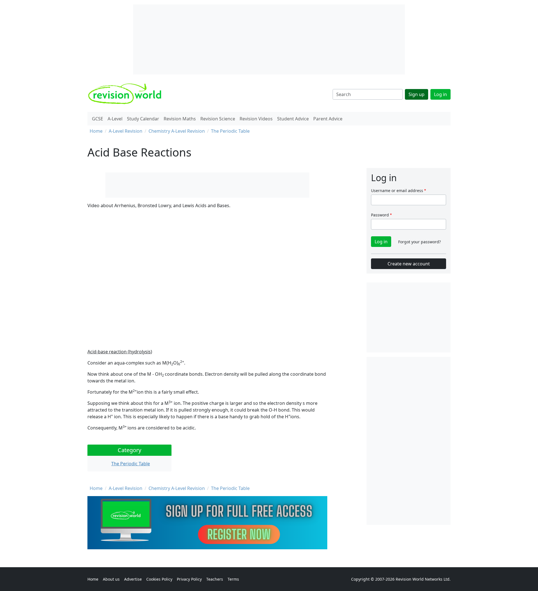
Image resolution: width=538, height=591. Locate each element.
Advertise (133, 579)
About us (111, 579)
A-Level (115, 119)
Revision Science (217, 119)
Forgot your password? (419, 241)
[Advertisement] (409, 441)
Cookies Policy (159, 579)
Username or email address (397, 190)
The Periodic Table (230, 131)
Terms (233, 579)
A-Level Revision (125, 131)
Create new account (409, 264)
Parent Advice (327, 119)
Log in (440, 94)
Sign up (417, 94)
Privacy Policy (189, 579)
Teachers (214, 579)
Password (380, 215)
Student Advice (293, 119)
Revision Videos (256, 119)
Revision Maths (180, 119)
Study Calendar (143, 119)
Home (96, 131)
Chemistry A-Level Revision (177, 131)
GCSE (97, 119)
